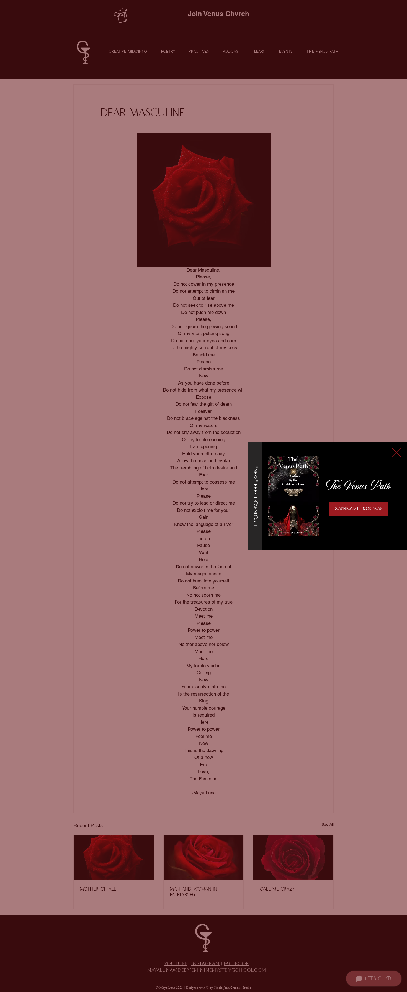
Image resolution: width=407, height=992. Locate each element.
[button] (396, 452)
